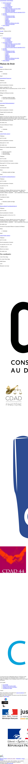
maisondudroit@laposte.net (5, 78)
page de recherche (20, 692)
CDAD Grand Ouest (7, 2)
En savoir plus (10, 763)
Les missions (7, 4)
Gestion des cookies (11, 758)
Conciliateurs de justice (10, 15)
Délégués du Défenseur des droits (12, 23)
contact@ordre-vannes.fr (5, 133)
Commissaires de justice (10, 17)
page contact (6, 696)
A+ (2, 35)
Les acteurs (5, 14)
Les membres (8, 5)
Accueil (1, 31)
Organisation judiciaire (7, 7)
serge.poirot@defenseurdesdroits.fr (7, 103)
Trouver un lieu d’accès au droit (9, 685)
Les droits (5, 13)
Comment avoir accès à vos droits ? (10, 687)
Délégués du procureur (10, 24)
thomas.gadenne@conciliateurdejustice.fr (8, 206)
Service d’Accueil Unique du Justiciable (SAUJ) (15, 12)
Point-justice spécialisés (10, 11)
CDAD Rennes (3, 0)
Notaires (7, 19)
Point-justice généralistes (10, 10)
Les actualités (5, 684)
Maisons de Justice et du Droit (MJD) (13, 8)
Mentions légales (3, 758)
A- (0, 35)
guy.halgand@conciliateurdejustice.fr (7, 176)
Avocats (7, 18)
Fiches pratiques (6, 25)
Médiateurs (7, 20)
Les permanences (8, 6)
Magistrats (7, 21)
